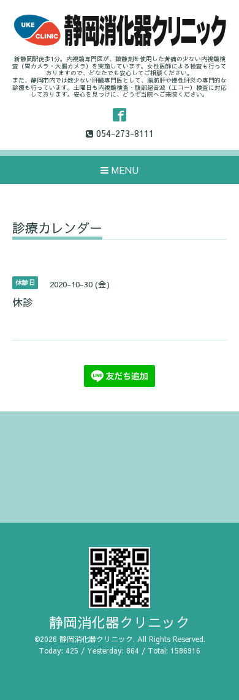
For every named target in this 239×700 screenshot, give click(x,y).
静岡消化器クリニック (119, 622)
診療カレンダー (57, 229)
